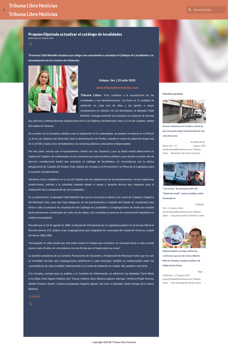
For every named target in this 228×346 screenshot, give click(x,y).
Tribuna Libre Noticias (33, 5)
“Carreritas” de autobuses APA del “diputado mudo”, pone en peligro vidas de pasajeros (183, 193)
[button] (30, 44)
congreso (35, 296)
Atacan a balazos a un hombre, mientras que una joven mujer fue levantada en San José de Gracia (184, 131)
